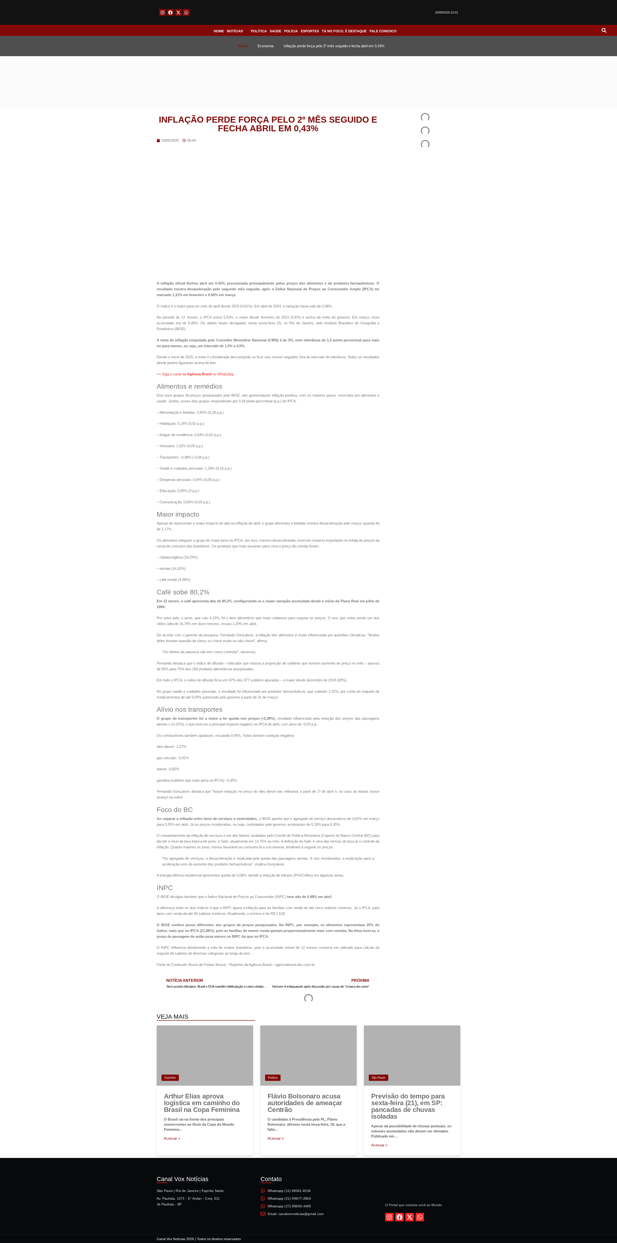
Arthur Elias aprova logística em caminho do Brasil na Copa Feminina (202, 1102)
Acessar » (172, 1138)
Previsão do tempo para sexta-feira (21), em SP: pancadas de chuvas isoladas (408, 1106)
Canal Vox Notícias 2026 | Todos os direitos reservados (199, 1239)
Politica (273, 1077)
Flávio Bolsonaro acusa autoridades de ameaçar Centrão (305, 1102)
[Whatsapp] (186, 12)
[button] (604, 30)
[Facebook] (170, 12)
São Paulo (378, 1077)
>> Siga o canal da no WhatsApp (195, 374)
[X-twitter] (178, 12)
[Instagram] (162, 12)
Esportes (170, 1077)
